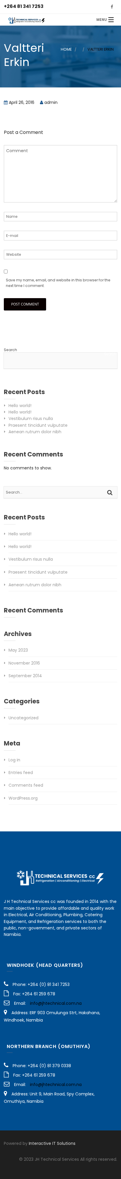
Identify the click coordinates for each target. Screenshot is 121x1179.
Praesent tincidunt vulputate (38, 425)
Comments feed (26, 785)
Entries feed (21, 773)
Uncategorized (23, 718)
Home (66, 49)
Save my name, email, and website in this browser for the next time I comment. (58, 283)
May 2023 (18, 650)
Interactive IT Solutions (52, 1143)
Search (10, 349)
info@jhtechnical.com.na (56, 1003)
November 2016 (24, 663)
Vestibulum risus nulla (31, 418)
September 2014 (25, 676)
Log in (14, 760)
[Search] (110, 492)
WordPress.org (23, 798)
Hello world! (20, 406)
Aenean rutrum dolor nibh (35, 432)
